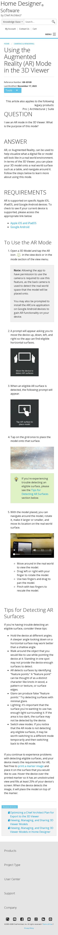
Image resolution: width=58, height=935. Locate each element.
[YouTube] (29, 919)
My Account (10, 28)
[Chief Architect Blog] (14, 919)
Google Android (19, 227)
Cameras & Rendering (24, 43)
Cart (35, 28)
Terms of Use (47, 924)
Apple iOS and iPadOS (23, 223)
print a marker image (31, 766)
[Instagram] (36, 919)
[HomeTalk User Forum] (7, 919)
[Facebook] (22, 919)
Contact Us (24, 28)
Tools (8, 90)
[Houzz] (43, 919)
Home (6, 43)
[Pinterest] (50, 919)
